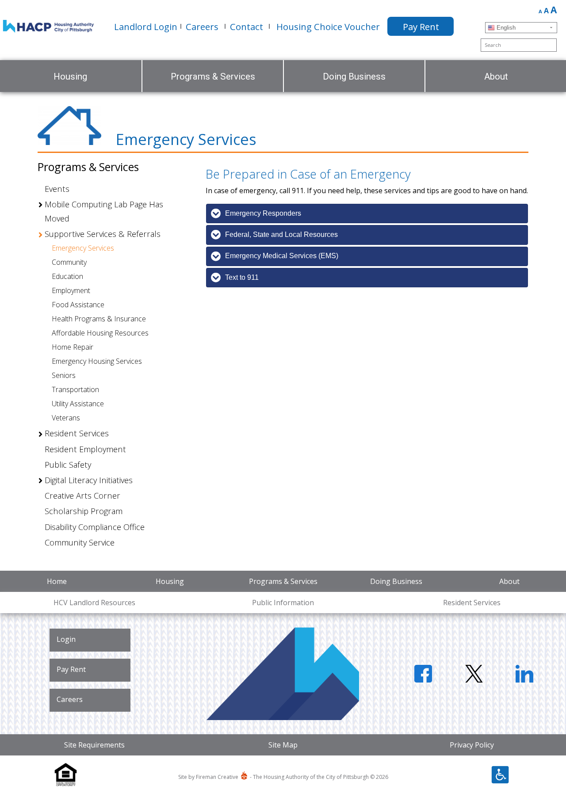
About (509, 581)
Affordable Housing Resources (100, 333)
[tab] (367, 213)
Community (69, 262)
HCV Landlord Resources (94, 602)
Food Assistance (78, 304)
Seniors (64, 375)
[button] (42, 205)
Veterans (66, 418)
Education (67, 276)
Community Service (80, 542)
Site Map (283, 745)
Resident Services (472, 602)
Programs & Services (283, 581)
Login (66, 639)
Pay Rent (71, 669)
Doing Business (396, 581)
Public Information (283, 602)
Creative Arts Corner (82, 495)
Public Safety (68, 464)
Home (57, 581)
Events (57, 188)
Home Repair (72, 347)
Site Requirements (94, 745)
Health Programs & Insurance (99, 319)
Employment (71, 290)
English (505, 27)
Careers (70, 699)
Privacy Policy (472, 745)
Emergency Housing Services (97, 361)
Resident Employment (85, 448)
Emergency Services (83, 248)
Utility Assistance (78, 403)
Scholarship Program (83, 510)
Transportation (75, 389)
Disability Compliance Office (95, 526)
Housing (170, 581)
